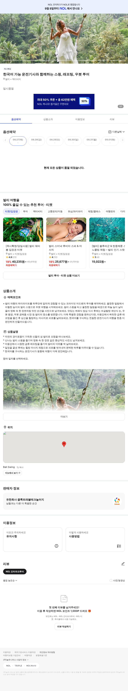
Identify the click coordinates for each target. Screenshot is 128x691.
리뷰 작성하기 (64, 626)
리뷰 (112, 119)
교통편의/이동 (55, 211)
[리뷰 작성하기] (123, 564)
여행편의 (110, 211)
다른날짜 (117, 131)
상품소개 (48, 119)
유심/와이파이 (75, 211)
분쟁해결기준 (41, 655)
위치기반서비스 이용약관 (25, 652)
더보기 (64, 416)
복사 (21, 467)
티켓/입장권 (11, 211)
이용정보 (80, 119)
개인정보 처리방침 (47, 652)
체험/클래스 (94, 211)
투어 (25, 211)
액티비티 (37, 211)
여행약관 (28, 655)
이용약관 (7, 652)
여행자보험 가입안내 (11, 655)
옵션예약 (16, 119)
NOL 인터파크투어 (15, 571)
